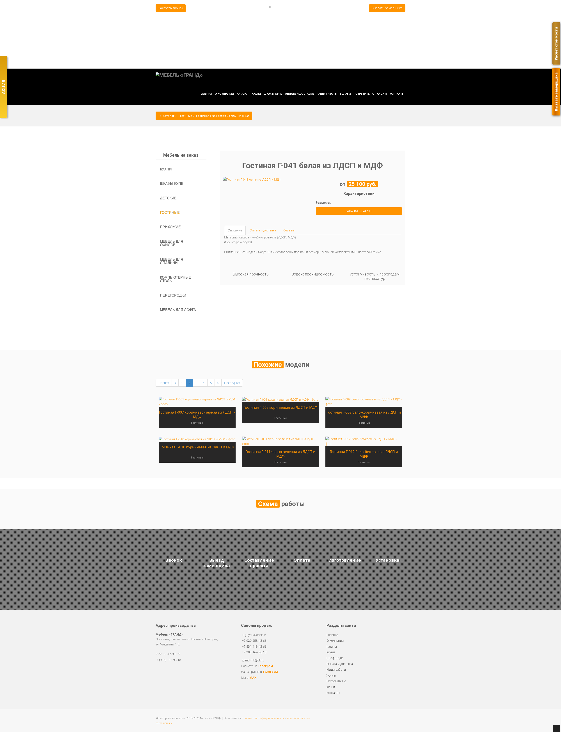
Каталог (243, 94)
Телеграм (265, 666)
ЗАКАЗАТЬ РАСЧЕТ (359, 211)
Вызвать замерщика (387, 8)
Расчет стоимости (556, 43)
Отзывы (289, 230)
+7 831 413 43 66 (242, 22)
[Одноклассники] (300, 58)
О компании (224, 94)
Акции (382, 94)
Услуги (345, 94)
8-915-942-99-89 (168, 654)
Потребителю (363, 94)
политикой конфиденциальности (264, 718)
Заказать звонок (170, 8)
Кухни (256, 94)
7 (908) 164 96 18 (281, 58)
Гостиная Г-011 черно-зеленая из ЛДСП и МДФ (280, 454)
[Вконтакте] (298, 58)
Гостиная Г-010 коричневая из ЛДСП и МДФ (197, 447)
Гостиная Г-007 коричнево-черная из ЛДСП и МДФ (197, 414)
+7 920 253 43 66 (242, 15)
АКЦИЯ (3, 87)
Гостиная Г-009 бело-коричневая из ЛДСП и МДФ (364, 414)
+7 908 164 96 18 (242, 29)
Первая (163, 383)
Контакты (396, 94)
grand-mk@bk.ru (284, 51)
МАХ (252, 677)
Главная (206, 94)
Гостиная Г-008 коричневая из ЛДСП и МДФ (281, 407)
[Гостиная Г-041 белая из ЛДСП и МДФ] (252, 179)
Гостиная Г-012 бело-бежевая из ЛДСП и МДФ (364, 454)
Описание (235, 230)
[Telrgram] (296, 58)
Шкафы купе (273, 94)
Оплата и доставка (299, 94)
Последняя (232, 383)
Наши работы (326, 94)
